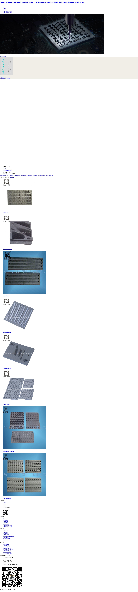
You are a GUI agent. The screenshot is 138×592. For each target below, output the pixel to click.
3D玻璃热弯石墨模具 (7, 538)
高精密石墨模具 (6, 533)
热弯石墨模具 (5, 521)
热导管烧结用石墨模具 (7, 550)
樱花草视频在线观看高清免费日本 (31, 175)
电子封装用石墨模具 (6, 545)
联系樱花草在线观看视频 (7, 12)
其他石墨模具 (40, 175)
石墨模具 (4, 8)
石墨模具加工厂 (6, 534)
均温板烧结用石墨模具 (7, 548)
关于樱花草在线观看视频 (7, 11)
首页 (3, 7)
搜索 (14, 173)
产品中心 (4, 168)
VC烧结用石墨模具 (6, 546)
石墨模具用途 (5, 532)
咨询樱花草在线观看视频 (5, 78)
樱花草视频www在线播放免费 (9, 175)
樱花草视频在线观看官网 (7, 170)
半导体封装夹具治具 (6, 537)
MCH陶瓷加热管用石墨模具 (8, 549)
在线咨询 (4, 502)
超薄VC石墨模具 (46, 175)
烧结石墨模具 (5, 522)
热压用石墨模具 (6, 544)
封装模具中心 (3, 56)
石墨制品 (2, 175)
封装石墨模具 (5, 520)
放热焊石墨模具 (6, 524)
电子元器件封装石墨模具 (7, 553)
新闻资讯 (4, 9)
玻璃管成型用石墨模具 (7, 552)
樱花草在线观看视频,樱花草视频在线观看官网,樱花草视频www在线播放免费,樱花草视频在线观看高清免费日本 (42, 3)
